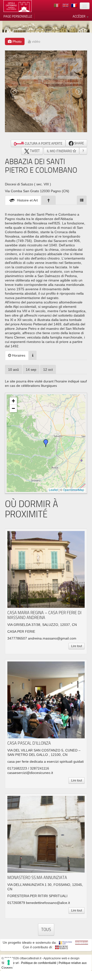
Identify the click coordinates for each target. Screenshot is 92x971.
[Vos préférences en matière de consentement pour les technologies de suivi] (8, 962)
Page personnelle (17, 16)
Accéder (79, 16)
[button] (46, 443)
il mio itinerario (60, 151)
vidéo (35, 41)
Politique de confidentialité (38, 963)
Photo (17, 41)
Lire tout (76, 646)
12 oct (48, 369)
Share (79, 143)
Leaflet (53, 490)
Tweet (34, 151)
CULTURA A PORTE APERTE (43, 143)
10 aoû (13, 369)
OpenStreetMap (73, 490)
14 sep (31, 369)
